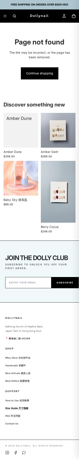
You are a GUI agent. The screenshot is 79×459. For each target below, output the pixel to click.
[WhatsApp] (24, 453)
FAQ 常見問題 (12, 415)
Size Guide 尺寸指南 (16, 408)
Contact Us (11, 423)
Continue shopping (39, 73)
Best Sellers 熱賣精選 (17, 380)
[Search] (14, 16)
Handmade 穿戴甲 (15, 365)
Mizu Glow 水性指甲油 (17, 357)
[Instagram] (7, 453)
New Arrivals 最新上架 (18, 373)
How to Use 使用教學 (17, 400)
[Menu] (5, 16)
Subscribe (65, 282)
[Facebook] (16, 453)
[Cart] (74, 16)
